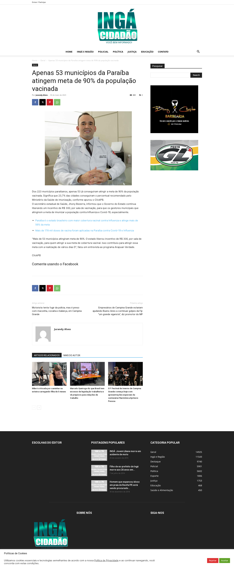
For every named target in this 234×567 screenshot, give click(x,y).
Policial (103, 51)
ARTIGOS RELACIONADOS (47, 355)
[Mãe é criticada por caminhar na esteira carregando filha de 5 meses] (49, 374)
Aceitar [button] (224, 560)
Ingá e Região (85, 51)
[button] (198, 51)
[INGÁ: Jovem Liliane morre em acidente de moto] (99, 455)
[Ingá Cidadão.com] (117, 26)
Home (69, 51)
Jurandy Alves (42, 95)
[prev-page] (34, 408)
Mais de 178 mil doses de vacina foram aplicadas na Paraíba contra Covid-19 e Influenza (84, 230)
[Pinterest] (50, 102)
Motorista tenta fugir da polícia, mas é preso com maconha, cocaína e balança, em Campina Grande (57, 311)
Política (118, 51)
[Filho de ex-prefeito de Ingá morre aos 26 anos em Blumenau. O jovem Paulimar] (99, 470)
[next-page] (39, 408)
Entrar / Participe (39, 2)
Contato (163, 51)
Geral (42, 60)
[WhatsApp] (57, 102)
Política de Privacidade (106, 560)
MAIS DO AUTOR (72, 355)
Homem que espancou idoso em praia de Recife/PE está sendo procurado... (125, 485)
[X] (42, 102)
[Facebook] (35, 102)
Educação (147, 51)
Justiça (132, 51)
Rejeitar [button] (212, 560)
